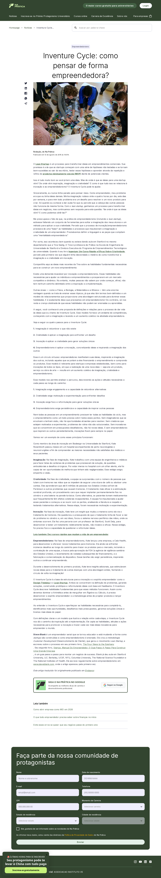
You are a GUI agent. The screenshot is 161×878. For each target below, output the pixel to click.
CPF (18, 800)
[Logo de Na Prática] (17, 6)
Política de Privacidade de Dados (79, 835)
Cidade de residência (91, 815)
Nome (19, 772)
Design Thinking (41, 583)
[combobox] (84, 806)
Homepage (14, 27)
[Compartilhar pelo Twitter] (25, 83)
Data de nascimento (91, 772)
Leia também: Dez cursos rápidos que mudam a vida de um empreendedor (70, 534)
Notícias (28, 27)
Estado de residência (25, 815)
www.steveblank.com (43, 664)
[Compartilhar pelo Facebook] (25, 93)
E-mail (19, 786)
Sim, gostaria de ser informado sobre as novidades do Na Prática (50, 829)
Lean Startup (42, 164)
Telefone (86, 786)
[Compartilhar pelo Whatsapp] (25, 98)
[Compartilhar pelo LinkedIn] (25, 88)
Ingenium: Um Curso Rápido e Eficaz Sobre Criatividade (97, 251)
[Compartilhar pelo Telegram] (25, 103)
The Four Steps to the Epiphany (98, 644)
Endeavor (89, 670)
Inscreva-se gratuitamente (25, 870)
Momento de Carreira (91, 800)
